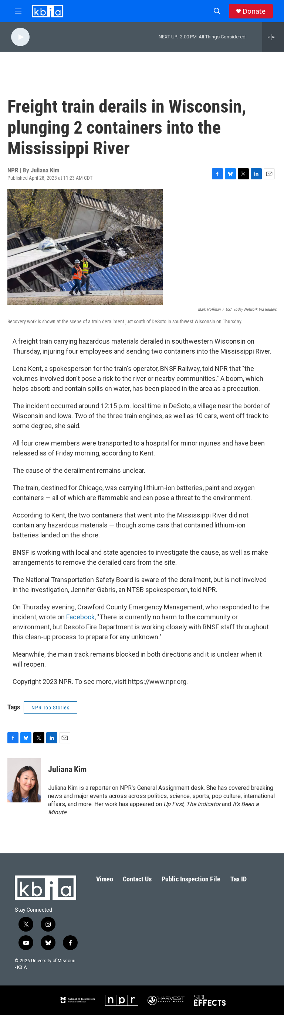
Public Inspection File (191, 879)
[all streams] (273, 37)
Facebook (80, 617)
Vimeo (104, 879)
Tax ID (238, 879)
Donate (254, 11)
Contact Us (137, 879)
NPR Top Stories (50, 707)
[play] (20, 37)
